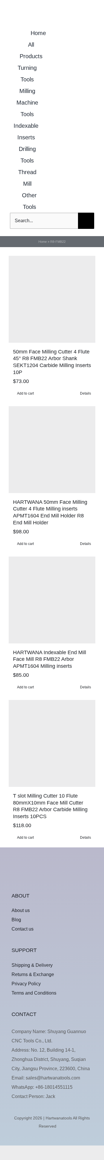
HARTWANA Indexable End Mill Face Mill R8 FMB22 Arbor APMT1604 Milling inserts (49, 659)
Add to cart (25, 393)
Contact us (23, 928)
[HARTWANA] (52, 869)
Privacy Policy (26, 983)
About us (21, 910)
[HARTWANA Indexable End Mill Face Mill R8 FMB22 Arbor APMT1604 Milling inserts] (52, 600)
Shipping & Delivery (32, 965)
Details (85, 393)
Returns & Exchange (33, 974)
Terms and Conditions (34, 993)
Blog (16, 919)
